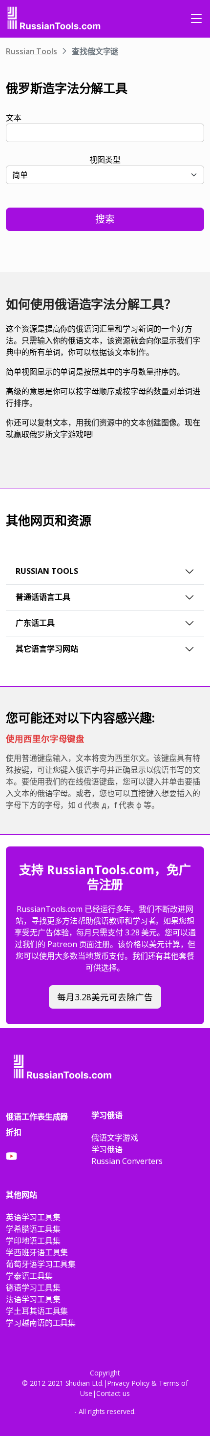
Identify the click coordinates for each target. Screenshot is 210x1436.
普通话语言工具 (43, 596)
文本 (13, 117)
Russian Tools (31, 51)
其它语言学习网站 (47, 648)
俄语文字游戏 (114, 1137)
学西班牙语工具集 (37, 1252)
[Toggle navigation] (196, 18)
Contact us (113, 1393)
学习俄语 (107, 1149)
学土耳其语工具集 (37, 1311)
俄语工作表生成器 (37, 1116)
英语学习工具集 (33, 1217)
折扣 (13, 1132)
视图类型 (105, 159)
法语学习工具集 (33, 1299)
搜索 (105, 219)
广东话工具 (35, 622)
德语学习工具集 (33, 1287)
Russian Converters (127, 1161)
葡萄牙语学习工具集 (41, 1264)
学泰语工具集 (29, 1275)
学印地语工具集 (33, 1240)
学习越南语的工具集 (41, 1322)
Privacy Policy (128, 1383)
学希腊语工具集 (33, 1229)
